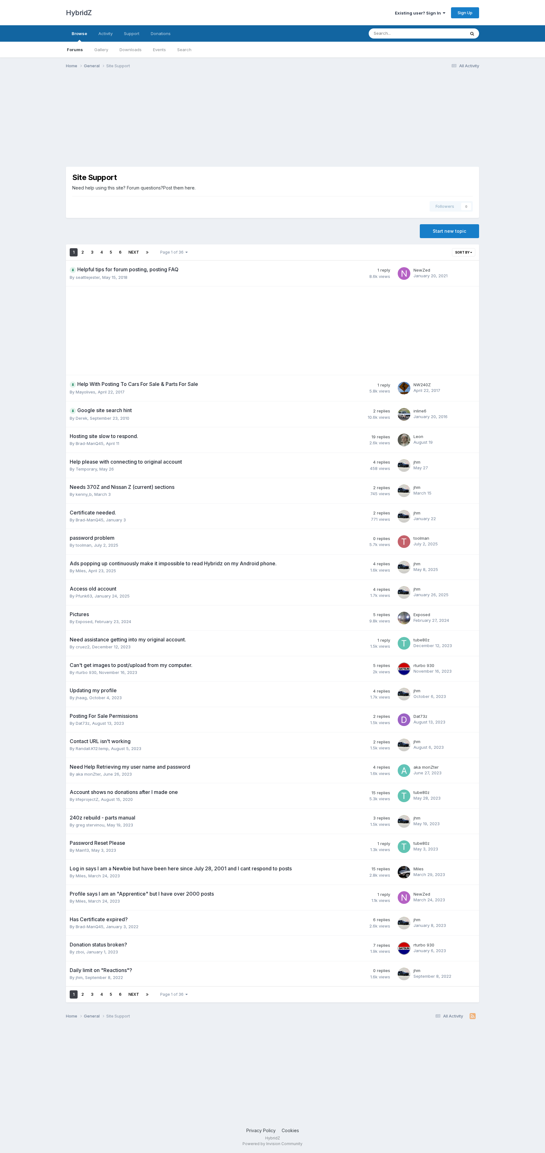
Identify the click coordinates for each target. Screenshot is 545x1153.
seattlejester (88, 277)
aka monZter (88, 774)
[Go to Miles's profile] (404, 872)
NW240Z (422, 384)
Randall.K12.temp (92, 748)
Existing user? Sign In (419, 12)
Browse (79, 33)
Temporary (86, 468)
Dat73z (83, 723)
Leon (418, 436)
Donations (161, 33)
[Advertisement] (181, 122)
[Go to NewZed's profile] (404, 273)
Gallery (101, 49)
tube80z (421, 639)
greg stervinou (90, 824)
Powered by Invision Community (272, 1143)
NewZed (421, 270)
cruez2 (83, 646)
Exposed (84, 621)
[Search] (472, 33)
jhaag (81, 697)
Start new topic (449, 231)
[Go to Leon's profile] (404, 440)
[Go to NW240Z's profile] (404, 388)
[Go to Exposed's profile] (404, 618)
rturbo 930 (86, 672)
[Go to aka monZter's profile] (404, 770)
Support (131, 33)
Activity (105, 33)
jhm (416, 462)
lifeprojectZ (87, 799)
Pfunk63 (84, 595)
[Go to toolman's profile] (404, 541)
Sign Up (465, 12)
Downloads (131, 49)
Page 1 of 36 (172, 252)
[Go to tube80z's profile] (404, 643)
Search (184, 49)
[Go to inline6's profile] (404, 414)
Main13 (82, 850)
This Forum (446, 33)
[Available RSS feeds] (472, 1016)
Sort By (462, 252)
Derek (81, 418)
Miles (81, 570)
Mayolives (85, 391)
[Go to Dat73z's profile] (404, 719)
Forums (75, 49)
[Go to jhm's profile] (404, 465)
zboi (80, 951)
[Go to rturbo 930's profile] (404, 669)
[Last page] (147, 252)
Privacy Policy (261, 1130)
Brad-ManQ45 (89, 443)
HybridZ (79, 13)
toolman (83, 545)
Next (133, 252)
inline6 (419, 410)
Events (159, 49)
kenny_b (84, 494)
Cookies (290, 1130)
